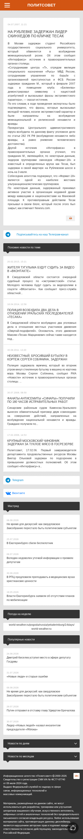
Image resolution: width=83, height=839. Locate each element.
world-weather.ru (41, 628)
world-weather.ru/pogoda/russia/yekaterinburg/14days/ (41, 624)
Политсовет (41, 5)
